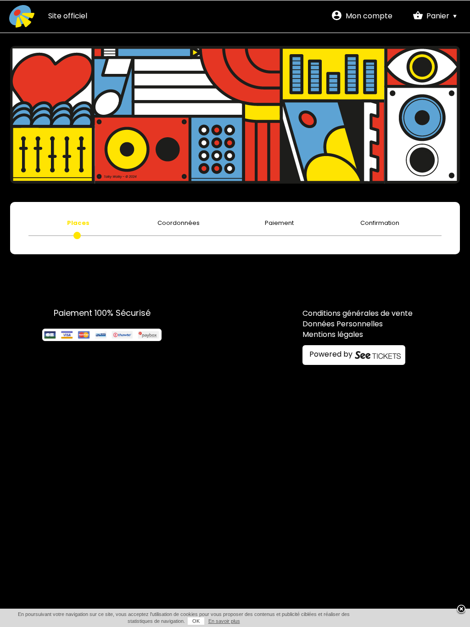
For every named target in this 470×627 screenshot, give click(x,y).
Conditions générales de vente (357, 314)
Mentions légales (332, 335)
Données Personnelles (342, 324)
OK (196, 621)
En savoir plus (224, 621)
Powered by (330, 354)
